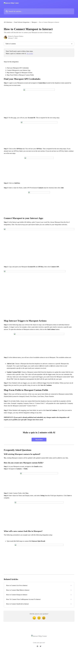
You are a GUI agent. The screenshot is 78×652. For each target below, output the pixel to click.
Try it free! (30, 53)
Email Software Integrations (21, 22)
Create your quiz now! (39, 642)
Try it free (39, 439)
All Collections (8, 22)
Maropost (34, 22)
